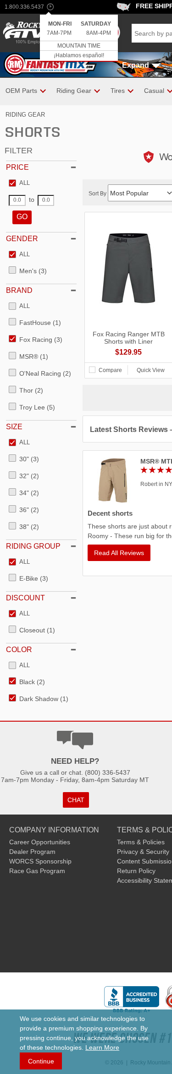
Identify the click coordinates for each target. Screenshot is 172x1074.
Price (17, 167)
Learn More (102, 1047)
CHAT (75, 800)
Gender (22, 239)
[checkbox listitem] (19, 183)
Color (19, 649)
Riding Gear (25, 114)
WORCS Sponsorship (40, 861)
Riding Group (33, 546)
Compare (110, 370)
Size (14, 427)
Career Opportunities (39, 842)
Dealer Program (32, 851)
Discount (25, 598)
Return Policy (136, 870)
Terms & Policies (141, 842)
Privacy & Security (143, 851)
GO (22, 217)
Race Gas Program (37, 870)
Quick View (151, 370)
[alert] (79, 38)
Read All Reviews (119, 552)
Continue (41, 1061)
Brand (19, 290)
